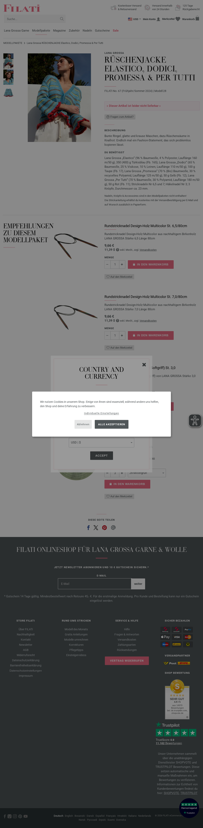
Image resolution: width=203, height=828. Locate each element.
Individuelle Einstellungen (101, 413)
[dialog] (101, 414)
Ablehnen (83, 424)
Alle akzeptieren (111, 424)
